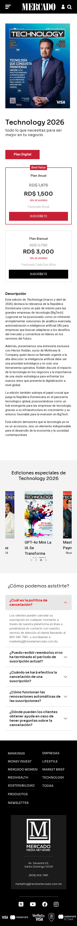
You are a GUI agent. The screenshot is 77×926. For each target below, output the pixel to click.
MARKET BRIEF (53, 769)
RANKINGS (16, 753)
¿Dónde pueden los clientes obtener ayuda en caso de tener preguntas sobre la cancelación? (33, 718)
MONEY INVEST (20, 761)
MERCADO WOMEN (23, 769)
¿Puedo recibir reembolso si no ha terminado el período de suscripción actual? (36, 656)
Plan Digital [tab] (22, 154)
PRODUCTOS (18, 794)
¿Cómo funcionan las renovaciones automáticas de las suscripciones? (35, 696)
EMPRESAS (50, 753)
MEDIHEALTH (18, 777)
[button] (31, 560)
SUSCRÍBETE (38, 216)
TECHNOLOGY (53, 777)
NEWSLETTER (18, 803)
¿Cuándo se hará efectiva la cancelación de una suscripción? (33, 676)
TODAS (47, 786)
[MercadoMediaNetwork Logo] (39, 835)
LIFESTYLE (50, 761)
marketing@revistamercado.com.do (33, 641)
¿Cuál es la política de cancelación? (28, 602)
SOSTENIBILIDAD (21, 785)
